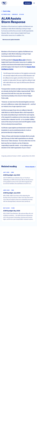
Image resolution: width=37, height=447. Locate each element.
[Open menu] (34, 3)
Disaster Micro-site (19, 60)
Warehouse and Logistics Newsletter (11, 39)
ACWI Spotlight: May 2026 (11, 211)
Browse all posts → (30, 166)
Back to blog (6, 11)
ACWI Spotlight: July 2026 (11, 175)
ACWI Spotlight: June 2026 (11, 193)
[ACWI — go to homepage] (4, 3)
